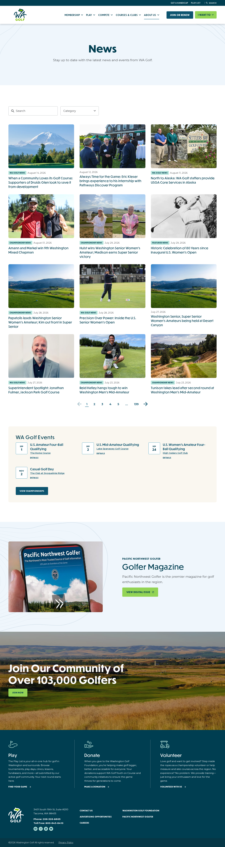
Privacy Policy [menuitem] (65, 842)
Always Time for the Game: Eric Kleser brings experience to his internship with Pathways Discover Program (110, 180)
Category (69, 111)
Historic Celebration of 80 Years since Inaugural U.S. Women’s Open (179, 250)
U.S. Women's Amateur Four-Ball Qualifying (184, 446)
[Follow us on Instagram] (41, 829)
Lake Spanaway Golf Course (112, 448)
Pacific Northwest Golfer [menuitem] (137, 816)
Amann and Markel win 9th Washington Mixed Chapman (38, 250)
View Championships (32, 491)
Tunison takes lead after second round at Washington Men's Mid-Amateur (182, 390)
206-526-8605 (51, 819)
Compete (104, 15)
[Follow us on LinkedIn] (46, 829)
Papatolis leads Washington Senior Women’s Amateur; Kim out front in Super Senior (40, 322)
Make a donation (94, 787)
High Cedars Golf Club (175, 453)
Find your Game (17, 787)
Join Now (18, 692)
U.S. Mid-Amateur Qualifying (118, 444)
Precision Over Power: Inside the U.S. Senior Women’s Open (108, 320)
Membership (73, 15)
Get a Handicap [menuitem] (179, 3)
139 (136, 404)
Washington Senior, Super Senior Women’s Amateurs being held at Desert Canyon (182, 320)
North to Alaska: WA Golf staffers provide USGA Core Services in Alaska (183, 180)
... (126, 404)
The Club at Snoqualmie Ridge (47, 473)
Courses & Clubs (127, 15)
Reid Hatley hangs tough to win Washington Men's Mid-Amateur (104, 390)
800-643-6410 (54, 823)
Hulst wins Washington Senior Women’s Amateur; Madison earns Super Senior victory (110, 252)
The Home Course (40, 453)
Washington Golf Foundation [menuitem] (140, 810)
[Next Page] (146, 404)
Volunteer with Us (171, 787)
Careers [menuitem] (84, 822)
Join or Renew (180, 15)
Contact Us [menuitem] (86, 810)
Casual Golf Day (42, 469)
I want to (204, 15)
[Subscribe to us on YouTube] (51, 829)
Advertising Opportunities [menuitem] (96, 816)
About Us (150, 15)
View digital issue (138, 592)
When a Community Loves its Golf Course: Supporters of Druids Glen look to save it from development (40, 182)
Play (89, 15)
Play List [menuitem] (196, 3)
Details (34, 458)
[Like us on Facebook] (36, 829)
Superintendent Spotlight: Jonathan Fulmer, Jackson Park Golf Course (36, 390)
